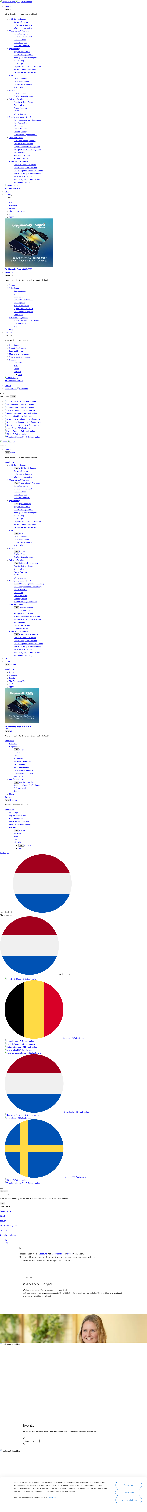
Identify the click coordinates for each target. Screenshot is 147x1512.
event (70, 1253)
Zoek (2, 1203)
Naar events (30, 1441)
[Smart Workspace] (76, 185)
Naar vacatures (31, 1305)
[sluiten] (3, 445)
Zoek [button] (2, 393)
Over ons (13, 800)
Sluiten (13, 397)
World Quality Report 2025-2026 (18, 269)
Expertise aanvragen (14, 381)
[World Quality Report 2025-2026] (76, 243)
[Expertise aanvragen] (76, 377)
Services (13, 452)
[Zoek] (1, 445)
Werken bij (14, 731)
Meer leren (9, 462)
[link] (16, 1)
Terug (7, 453)
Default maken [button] (31, 401)
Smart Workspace (12, 188)
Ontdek (13, 664)
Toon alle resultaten (8, 1235)
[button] (12, 195)
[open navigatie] (5, 445)
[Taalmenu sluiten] (10, 915)
